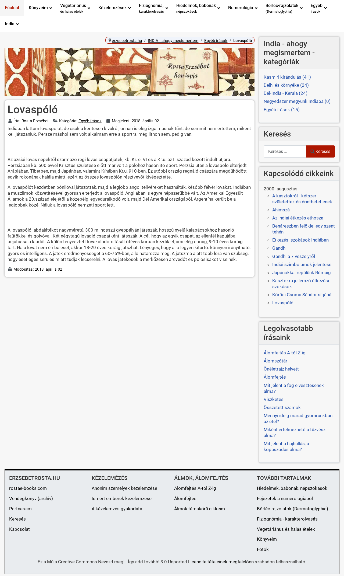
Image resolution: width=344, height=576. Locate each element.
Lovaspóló (282, 302)
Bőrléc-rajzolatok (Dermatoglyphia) (292, 508)
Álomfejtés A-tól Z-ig (195, 488)
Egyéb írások (90, 120)
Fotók (263, 549)
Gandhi (279, 248)
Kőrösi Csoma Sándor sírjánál (302, 294)
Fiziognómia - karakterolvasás (287, 519)
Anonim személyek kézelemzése (124, 488)
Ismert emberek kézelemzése (122, 498)
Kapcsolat (19, 529)
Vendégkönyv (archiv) (31, 498)
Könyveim (267, 539)
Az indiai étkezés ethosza (297, 218)
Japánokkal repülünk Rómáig (301, 272)
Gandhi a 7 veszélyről (293, 256)
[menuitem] (12, 8)
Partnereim (20, 508)
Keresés (323, 151)
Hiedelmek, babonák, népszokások (292, 488)
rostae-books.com (28, 488)
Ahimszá (281, 209)
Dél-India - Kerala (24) (285, 93)
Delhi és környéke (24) (286, 85)
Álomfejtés (185, 498)
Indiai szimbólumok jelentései (302, 264)
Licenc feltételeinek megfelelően (221, 561)
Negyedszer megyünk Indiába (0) (297, 101)
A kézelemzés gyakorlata (117, 508)
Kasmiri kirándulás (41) (287, 77)
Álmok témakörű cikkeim (199, 508)
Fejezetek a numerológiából (285, 498)
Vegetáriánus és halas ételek (286, 529)
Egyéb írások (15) (282, 109)
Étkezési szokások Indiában (300, 240)
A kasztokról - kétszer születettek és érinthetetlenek (302, 198)
